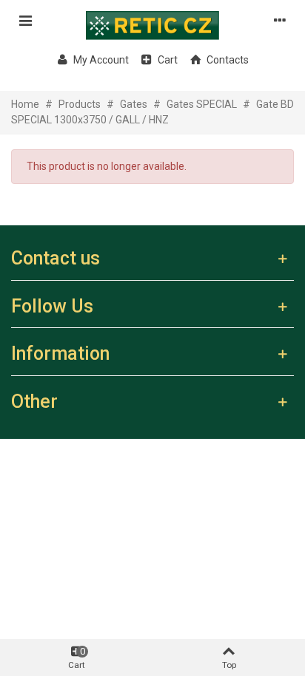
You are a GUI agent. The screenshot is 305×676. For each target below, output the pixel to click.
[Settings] (280, 20)
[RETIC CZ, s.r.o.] (152, 20)
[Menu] (25, 20)
